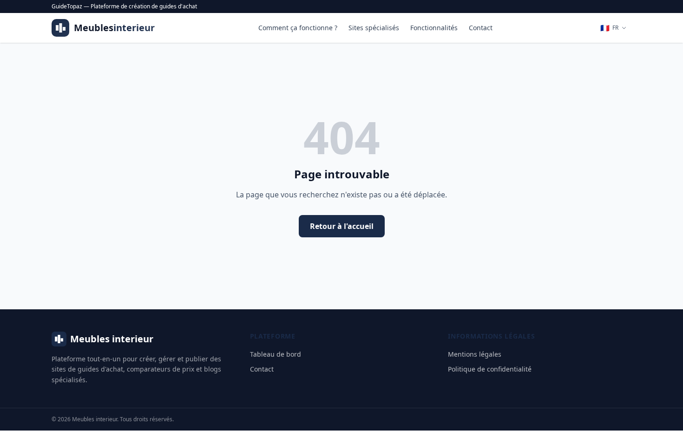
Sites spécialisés (373, 27)
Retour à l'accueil (342, 226)
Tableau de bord (275, 354)
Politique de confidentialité (490, 369)
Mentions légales (474, 354)
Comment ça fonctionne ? (297, 27)
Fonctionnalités (434, 27)
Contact (481, 27)
